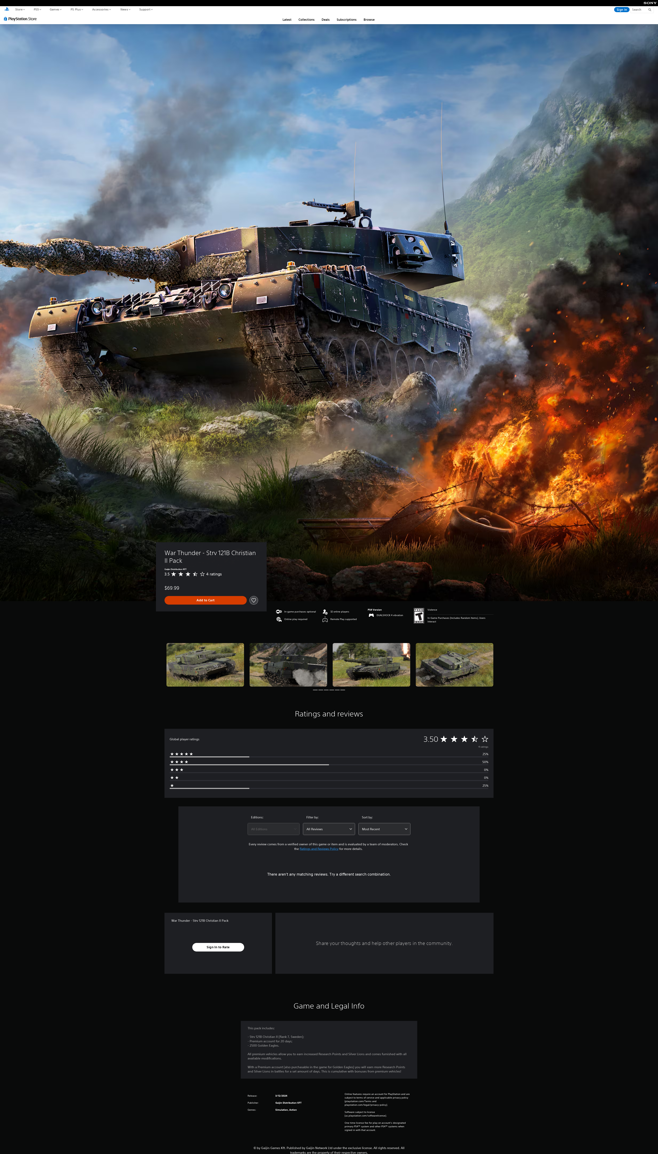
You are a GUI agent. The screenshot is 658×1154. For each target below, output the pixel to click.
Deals (326, 19)
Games (54, 9)
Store (18, 9)
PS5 (36, 9)
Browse (369, 19)
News (124, 9)
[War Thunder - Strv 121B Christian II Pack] (205, 665)
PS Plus (75, 9)
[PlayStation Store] (21, 18)
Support (144, 9)
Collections (306, 19)
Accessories (100, 9)
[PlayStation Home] (7, 9)
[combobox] (274, 829)
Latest (287, 19)
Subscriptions (347, 19)
